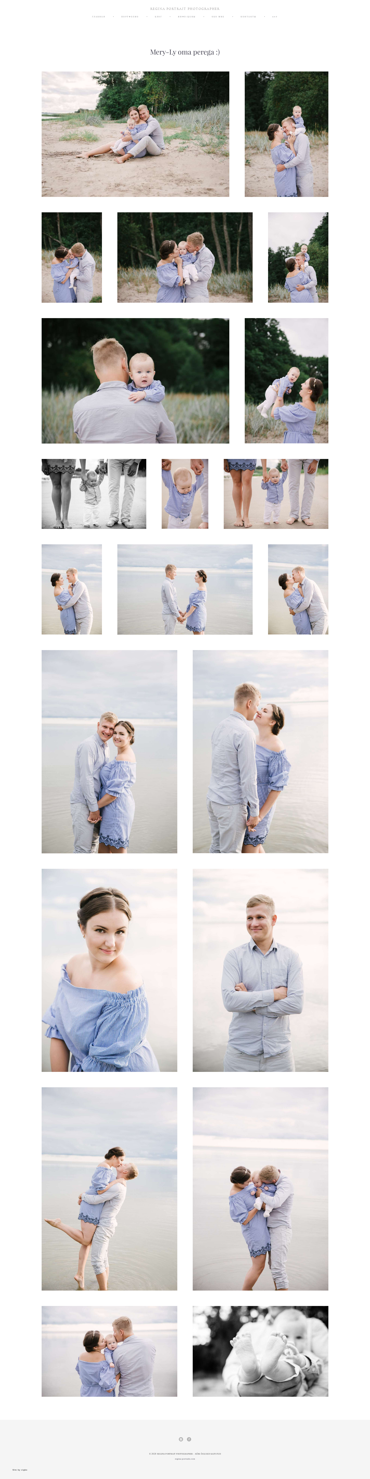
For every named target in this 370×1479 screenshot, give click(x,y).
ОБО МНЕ (218, 17)
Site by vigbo (20, 1470)
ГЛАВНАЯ (98, 17)
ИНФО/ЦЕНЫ (187, 17)
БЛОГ (158, 17)
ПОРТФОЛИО (130, 17)
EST (275, 17)
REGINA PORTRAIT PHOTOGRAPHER (185, 8)
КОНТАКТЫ (248, 17)
